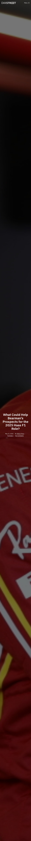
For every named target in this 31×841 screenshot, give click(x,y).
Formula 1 (10, 436)
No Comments (19, 436)
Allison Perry (20, 433)
